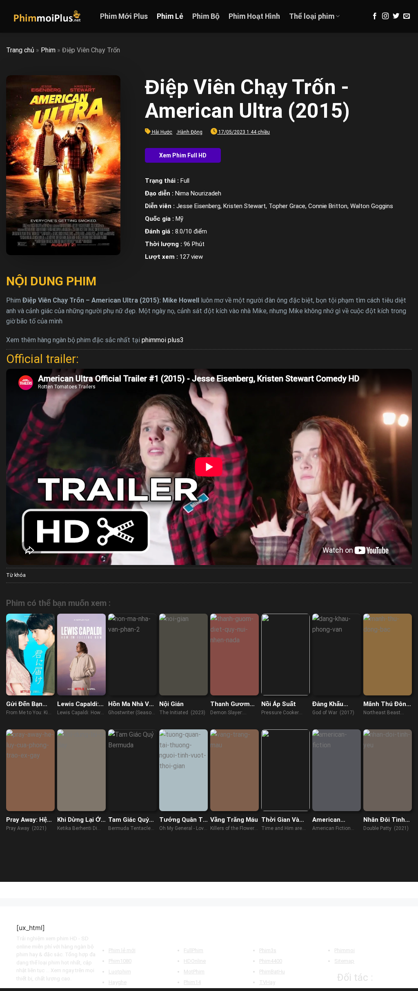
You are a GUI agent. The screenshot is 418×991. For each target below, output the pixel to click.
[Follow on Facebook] (374, 16)
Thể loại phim (311, 16)
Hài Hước (162, 132)
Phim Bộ (206, 16)
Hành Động (190, 132)
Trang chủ (20, 50)
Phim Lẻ (170, 16)
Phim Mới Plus (124, 16)
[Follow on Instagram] (385, 16)
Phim (48, 50)
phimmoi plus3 (163, 340)
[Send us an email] (406, 16)
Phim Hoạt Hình (254, 16)
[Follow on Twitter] (396, 16)
